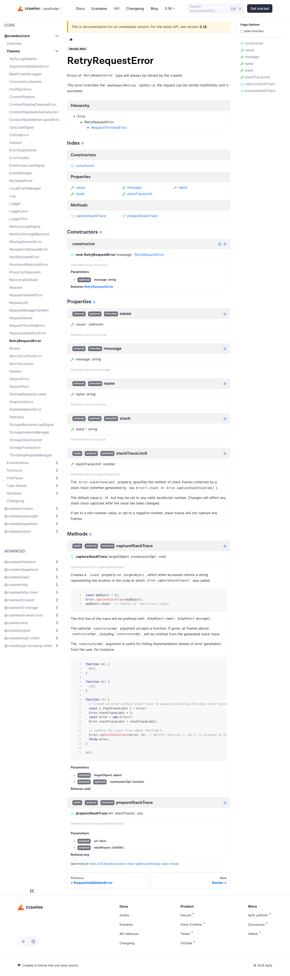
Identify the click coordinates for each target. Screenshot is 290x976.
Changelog (135, 8)
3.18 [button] (168, 8)
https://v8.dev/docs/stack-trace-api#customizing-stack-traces (134, 863)
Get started (260, 8)
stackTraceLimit (139, 194)
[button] (32, 35)
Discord (185, 915)
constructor (85, 165)
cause (80, 187)
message (134, 187)
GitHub (253, 934)
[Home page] (71, 39)
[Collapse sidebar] (32, 891)
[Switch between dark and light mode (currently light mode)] (28, 941)
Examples (99, 8)
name (183, 187)
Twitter (185, 934)
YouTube (186, 943)
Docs (80, 8)
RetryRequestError (149, 254)
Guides (124, 915)
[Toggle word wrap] (212, 662)
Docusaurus (256, 924)
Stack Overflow (191, 924)
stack (80, 194)
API (116, 8)
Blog (154, 8)
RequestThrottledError (109, 127)
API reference (129, 934)
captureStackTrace (91, 216)
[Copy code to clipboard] (220, 593)
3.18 (203, 27)
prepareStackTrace (142, 216)
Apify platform (258, 915)
